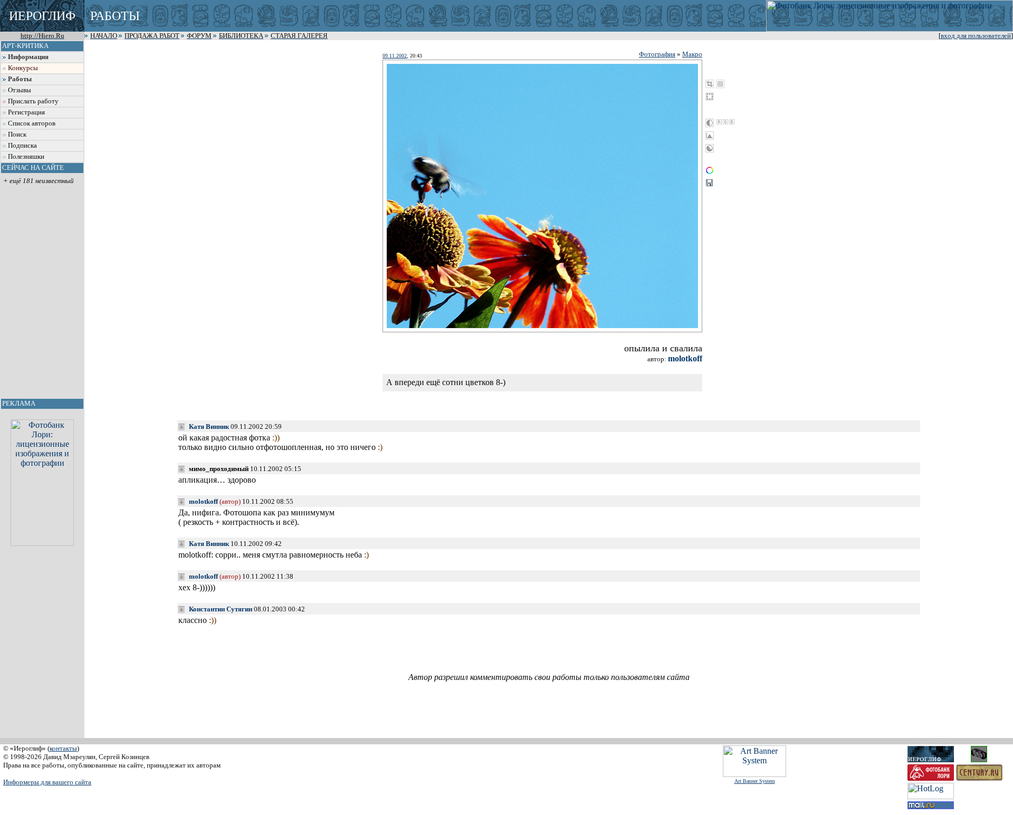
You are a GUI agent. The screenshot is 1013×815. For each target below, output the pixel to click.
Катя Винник (209, 426)
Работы (20, 79)
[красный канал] (719, 122)
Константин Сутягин (220, 609)
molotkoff (685, 358)
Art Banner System (754, 781)
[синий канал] (732, 122)
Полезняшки (26, 156)
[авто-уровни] (709, 148)
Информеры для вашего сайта (47, 782)
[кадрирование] (709, 84)
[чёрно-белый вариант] (709, 123)
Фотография (657, 54)
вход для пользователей (976, 36)
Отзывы (19, 90)
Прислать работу (33, 101)
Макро (692, 54)
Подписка (22, 145)
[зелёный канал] (725, 122)
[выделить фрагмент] (709, 96)
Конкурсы (23, 68)
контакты (63, 748)
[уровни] (709, 135)
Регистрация (26, 112)
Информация (28, 57)
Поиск (17, 134)
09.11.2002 (395, 56)
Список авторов (31, 123)
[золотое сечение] (720, 84)
